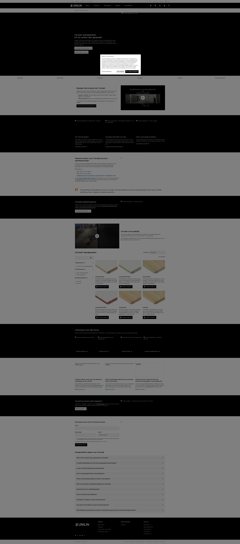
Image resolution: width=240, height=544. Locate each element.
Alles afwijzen (120, 71)
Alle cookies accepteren (132, 71)
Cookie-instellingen (106, 71)
